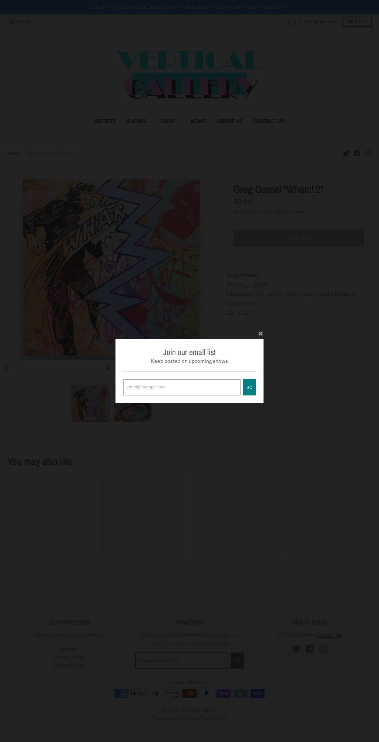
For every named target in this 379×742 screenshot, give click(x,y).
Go (249, 387)
